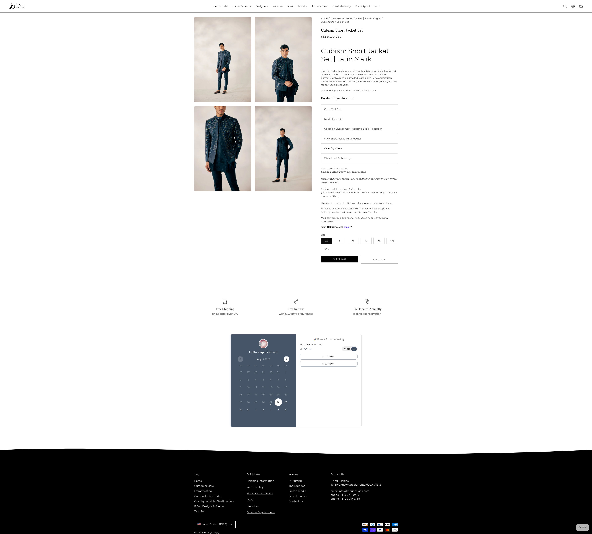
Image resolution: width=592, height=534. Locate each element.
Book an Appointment (261, 512)
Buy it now (379, 259)
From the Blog (203, 491)
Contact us (296, 501)
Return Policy (255, 487)
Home (324, 18)
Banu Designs (207, 532)
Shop (196, 474)
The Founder (297, 486)
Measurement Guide (260, 493)
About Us (293, 474)
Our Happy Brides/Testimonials (214, 501)
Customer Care (204, 486)
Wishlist (199, 511)
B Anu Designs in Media (209, 506)
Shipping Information (260, 481)
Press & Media (297, 491)
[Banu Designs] (17, 6)
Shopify (216, 532)
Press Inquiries (298, 496)
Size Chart (253, 506)
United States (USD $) (214, 524)
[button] (262, 6)
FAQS (250, 500)
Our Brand (295, 481)
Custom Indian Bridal (207, 496)
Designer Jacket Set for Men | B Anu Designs (355, 18)
